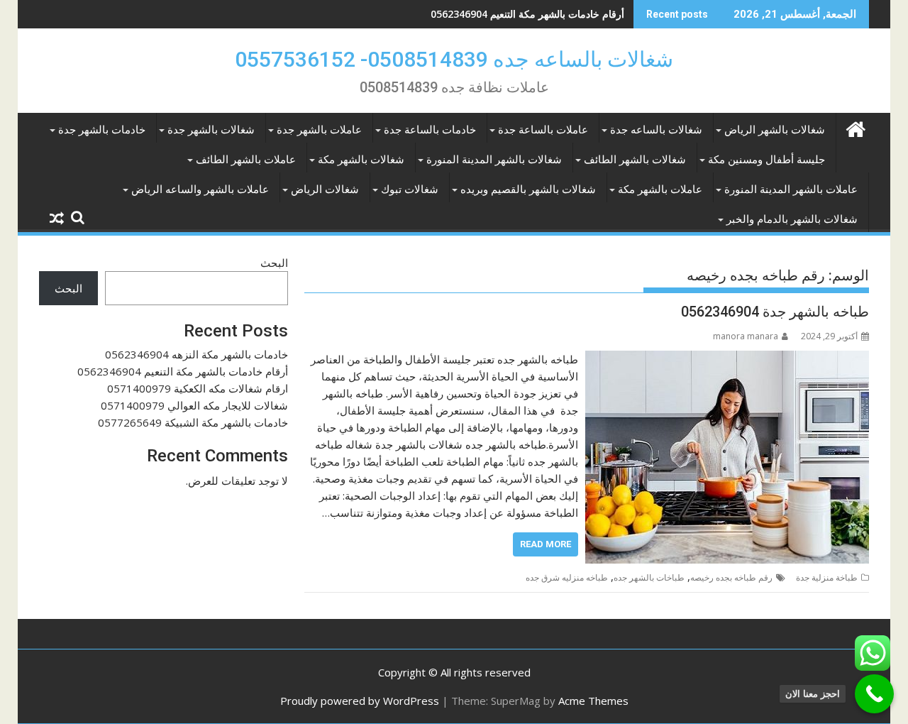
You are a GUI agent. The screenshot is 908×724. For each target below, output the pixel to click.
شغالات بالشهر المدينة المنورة (494, 159)
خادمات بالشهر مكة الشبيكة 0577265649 (193, 422)
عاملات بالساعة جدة (543, 130)
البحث (274, 263)
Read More (545, 544)
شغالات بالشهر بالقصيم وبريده (528, 189)
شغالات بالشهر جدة (211, 130)
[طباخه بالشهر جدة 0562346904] (727, 359)
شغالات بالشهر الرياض (774, 130)
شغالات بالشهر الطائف (635, 159)
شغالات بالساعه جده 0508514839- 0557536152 (454, 59)
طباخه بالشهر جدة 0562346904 (775, 311)
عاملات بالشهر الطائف (246, 159)
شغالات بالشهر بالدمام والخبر (792, 219)
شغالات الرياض (325, 189)
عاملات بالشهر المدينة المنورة (791, 189)
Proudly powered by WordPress (359, 700)
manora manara (745, 336)
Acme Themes (593, 700)
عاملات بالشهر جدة (319, 130)
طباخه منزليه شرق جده (567, 577)
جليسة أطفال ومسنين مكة (766, 159)
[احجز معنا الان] (874, 693)
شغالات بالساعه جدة (656, 130)
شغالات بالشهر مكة (361, 159)
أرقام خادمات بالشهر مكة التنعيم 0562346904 (527, 14)
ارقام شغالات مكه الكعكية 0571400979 (197, 388)
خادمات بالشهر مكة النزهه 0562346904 (196, 354)
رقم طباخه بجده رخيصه (731, 577)
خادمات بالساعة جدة (430, 130)
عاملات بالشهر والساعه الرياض (200, 189)
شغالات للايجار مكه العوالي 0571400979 (194, 405)
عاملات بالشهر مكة (660, 189)
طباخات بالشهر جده (649, 577)
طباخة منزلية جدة (827, 577)
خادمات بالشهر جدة (101, 130)
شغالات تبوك (409, 189)
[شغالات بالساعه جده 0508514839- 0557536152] (855, 127)
